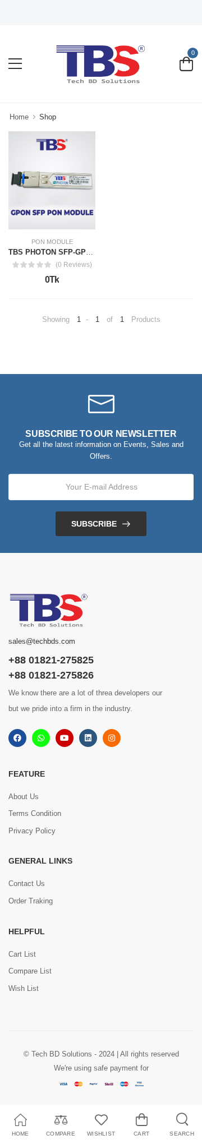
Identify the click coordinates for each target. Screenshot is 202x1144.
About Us (23, 796)
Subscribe (94, 523)
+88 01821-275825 (51, 660)
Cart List (22, 954)
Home (19, 117)
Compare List (30, 971)
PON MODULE (52, 242)
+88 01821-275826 (51, 675)
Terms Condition (34, 813)
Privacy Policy (32, 831)
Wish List (23, 988)
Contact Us (26, 883)
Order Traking (30, 901)
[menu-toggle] (15, 64)
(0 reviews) (74, 264)
